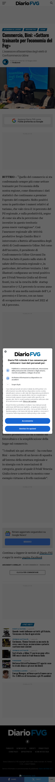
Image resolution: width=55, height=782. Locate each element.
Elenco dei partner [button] (29, 401)
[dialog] (27, 391)
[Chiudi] (5, 351)
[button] (27, 384)
